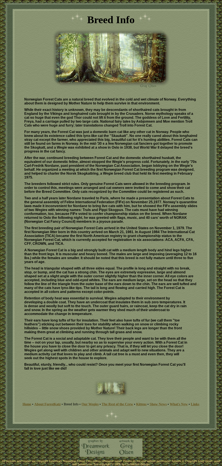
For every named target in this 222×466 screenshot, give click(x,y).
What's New (179, 404)
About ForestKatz (47, 404)
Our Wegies (90, 404)
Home (27, 404)
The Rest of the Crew (117, 404)
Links (195, 404)
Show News (158, 404)
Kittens (141, 404)
